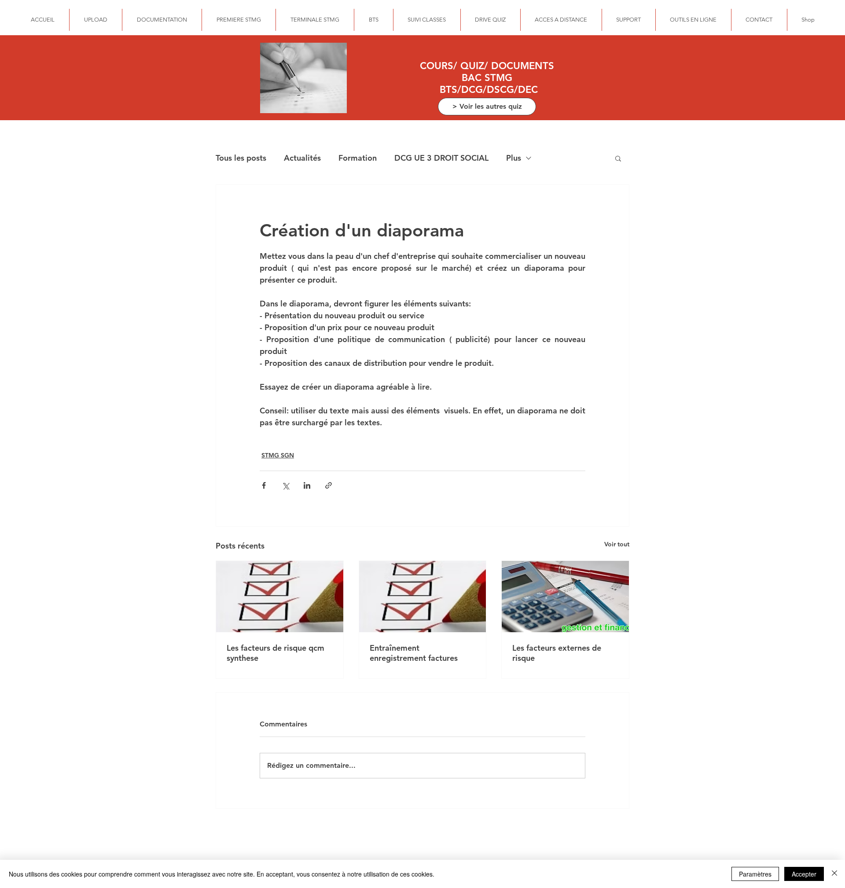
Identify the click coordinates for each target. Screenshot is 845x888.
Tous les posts (241, 158)
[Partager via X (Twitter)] (285, 485)
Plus (513, 158)
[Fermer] (834, 874)
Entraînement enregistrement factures (414, 653)
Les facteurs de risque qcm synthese (275, 653)
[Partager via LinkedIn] (307, 485)
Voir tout (616, 544)
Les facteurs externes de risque (556, 653)
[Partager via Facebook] (264, 485)
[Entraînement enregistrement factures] (422, 596)
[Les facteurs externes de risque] (565, 596)
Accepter (804, 874)
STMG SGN (277, 455)
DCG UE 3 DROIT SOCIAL (441, 158)
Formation (357, 158)
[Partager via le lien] (328, 485)
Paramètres (755, 874)
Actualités (302, 158)
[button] (618, 158)
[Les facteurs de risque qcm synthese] (279, 596)
